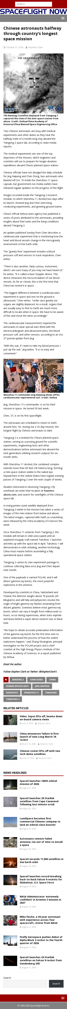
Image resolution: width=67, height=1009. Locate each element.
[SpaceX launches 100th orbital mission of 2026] (10, 784)
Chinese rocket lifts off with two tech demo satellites (40, 752)
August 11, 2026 (29, 947)
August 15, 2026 (29, 886)
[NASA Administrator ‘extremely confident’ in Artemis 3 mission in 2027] (10, 900)
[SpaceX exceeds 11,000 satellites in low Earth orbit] (10, 863)
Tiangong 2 (12, 699)
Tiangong (51, 692)
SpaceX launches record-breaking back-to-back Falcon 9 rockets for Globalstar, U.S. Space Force (41, 879)
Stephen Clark (35, 47)
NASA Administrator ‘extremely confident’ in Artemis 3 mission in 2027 (40, 899)
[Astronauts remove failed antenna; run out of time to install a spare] (10, 842)
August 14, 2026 (29, 906)
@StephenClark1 (48, 671)
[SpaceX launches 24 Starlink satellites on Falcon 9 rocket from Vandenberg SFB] (10, 961)
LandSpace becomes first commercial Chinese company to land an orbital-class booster (40, 821)
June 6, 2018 (27, 723)
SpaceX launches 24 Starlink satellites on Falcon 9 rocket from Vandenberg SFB (41, 960)
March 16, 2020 (29, 744)
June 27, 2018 (28, 758)
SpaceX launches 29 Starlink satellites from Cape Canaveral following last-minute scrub (39, 801)
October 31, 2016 (14, 47)
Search (7, 977)
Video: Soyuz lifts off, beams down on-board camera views (41, 718)
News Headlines (15, 773)
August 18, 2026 (29, 849)
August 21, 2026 (29, 788)
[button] (62, 18)
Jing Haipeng (42, 686)
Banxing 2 (18, 679)
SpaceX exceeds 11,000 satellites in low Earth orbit (41, 860)
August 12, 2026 (29, 927)
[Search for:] (33, 3)
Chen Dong (36, 679)
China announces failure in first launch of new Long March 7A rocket (39, 736)
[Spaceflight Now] (33, 12)
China (52, 679)
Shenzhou (12, 692)
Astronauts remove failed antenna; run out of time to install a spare (41, 841)
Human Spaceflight (17, 686)
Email (6, 664)
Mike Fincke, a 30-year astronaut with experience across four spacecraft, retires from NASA (40, 920)
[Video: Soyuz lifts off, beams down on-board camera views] (10, 720)
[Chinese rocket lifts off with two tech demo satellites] (10, 754)
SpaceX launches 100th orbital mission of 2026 (38, 782)
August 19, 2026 (29, 828)
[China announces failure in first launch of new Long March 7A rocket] (10, 737)
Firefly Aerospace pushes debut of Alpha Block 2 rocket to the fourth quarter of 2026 (41, 940)
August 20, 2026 (29, 808)
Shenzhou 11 (31, 692)
